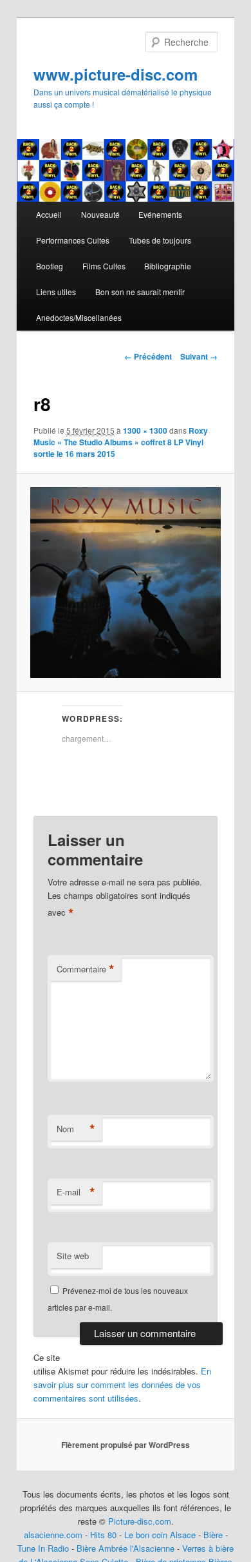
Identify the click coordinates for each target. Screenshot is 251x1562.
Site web (73, 1255)
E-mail (76, 1192)
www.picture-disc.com (115, 74)
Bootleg (49, 265)
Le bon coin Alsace (160, 1534)
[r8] (125, 582)
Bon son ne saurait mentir (140, 291)
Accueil (49, 214)
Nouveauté (100, 214)
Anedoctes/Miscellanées (79, 317)
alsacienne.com (53, 1534)
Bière (213, 1534)
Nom (76, 1129)
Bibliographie (167, 265)
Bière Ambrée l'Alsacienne (125, 1548)
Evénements (160, 214)
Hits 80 (103, 1534)
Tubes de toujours (160, 240)
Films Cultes (104, 265)
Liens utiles (56, 291)
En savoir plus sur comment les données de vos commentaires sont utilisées (122, 1384)
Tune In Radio (44, 1548)
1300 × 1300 (145, 430)
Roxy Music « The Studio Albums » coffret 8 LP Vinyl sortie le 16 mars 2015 (120, 442)
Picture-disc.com (139, 1521)
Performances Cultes (72, 240)
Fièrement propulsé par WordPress (125, 1445)
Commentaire (86, 969)
